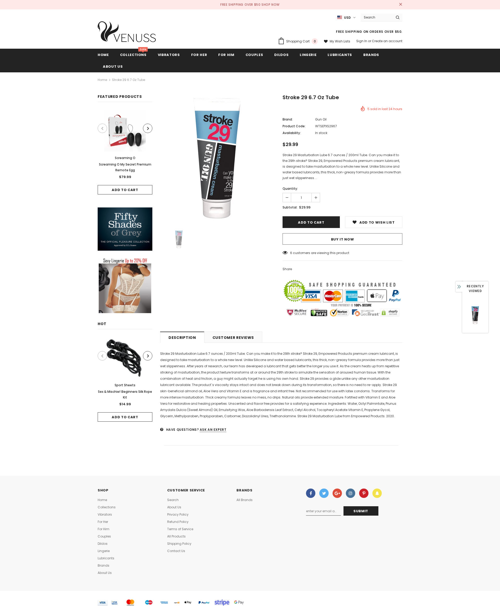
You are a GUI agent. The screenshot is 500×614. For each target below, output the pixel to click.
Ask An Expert (213, 429)
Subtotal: (290, 207)
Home (102, 80)
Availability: (292, 133)
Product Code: (294, 126)
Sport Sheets (125, 385)
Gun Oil (321, 119)
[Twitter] (324, 493)
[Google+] (337, 493)
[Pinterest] (363, 493)
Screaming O (125, 158)
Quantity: (290, 188)
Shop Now (270, 4)
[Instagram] (350, 493)
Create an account (387, 41)
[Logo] (127, 33)
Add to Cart (125, 189)
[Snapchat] (377, 493)
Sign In (362, 41)
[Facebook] (310, 493)
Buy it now (342, 239)
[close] (400, 4)
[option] (125, 152)
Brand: (288, 119)
